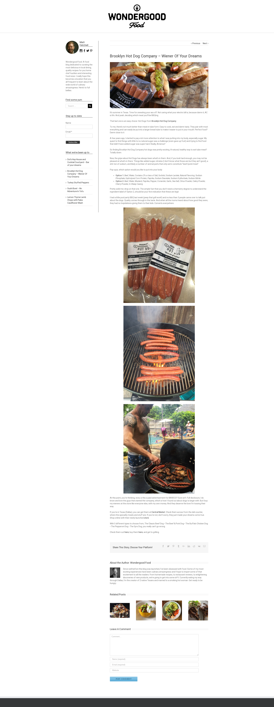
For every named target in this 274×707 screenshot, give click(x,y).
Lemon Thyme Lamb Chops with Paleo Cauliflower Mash (76, 200)
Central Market (158, 512)
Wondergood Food (140, 562)
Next (205, 43)
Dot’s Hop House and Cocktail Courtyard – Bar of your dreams (78, 162)
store (146, 518)
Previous (196, 43)
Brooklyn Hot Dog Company (164, 121)
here (127, 532)
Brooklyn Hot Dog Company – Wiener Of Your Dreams (77, 174)
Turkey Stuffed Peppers (78, 182)
